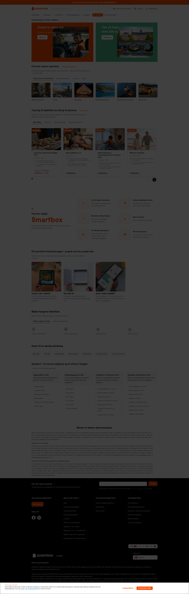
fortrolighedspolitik (32, 589)
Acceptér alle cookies (144, 588)
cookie (22, 589)
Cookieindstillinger (127, 588)
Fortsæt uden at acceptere (11, 585)
